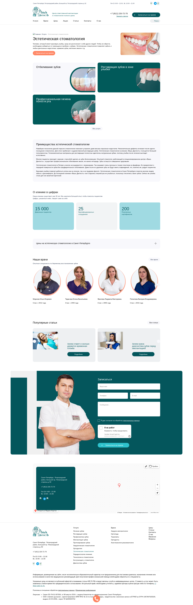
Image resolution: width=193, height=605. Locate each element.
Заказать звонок (122, 16)
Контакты (87, 21)
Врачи (45, 21)
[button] (34, 284)
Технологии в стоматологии (83, 557)
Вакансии (152, 537)
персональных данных (131, 420)
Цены (55, 21)
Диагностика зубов (80, 563)
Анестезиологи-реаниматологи (122, 543)
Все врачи (154, 259)
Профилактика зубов (80, 537)
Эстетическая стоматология (83, 551)
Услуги (35, 21)
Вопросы (152, 539)
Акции (65, 21)
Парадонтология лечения (82, 554)
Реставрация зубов (80, 534)
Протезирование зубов (81, 543)
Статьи (76, 21)
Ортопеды (115, 534)
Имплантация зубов (80, 540)
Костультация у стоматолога (83, 560)
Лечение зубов (78, 531)
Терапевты (115, 537)
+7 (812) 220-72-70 (119, 13)
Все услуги (96, 128)
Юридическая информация (86, 590)
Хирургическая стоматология (84, 545)
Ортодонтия (77, 548)
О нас (99, 21)
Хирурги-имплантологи (119, 531)
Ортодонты (115, 540)
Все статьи (153, 323)
